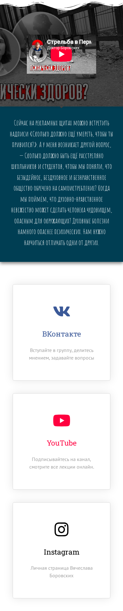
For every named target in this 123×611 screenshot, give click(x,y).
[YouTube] (61, 420)
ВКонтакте (61, 333)
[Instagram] (61, 529)
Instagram (61, 551)
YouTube (62, 442)
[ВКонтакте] (61, 311)
